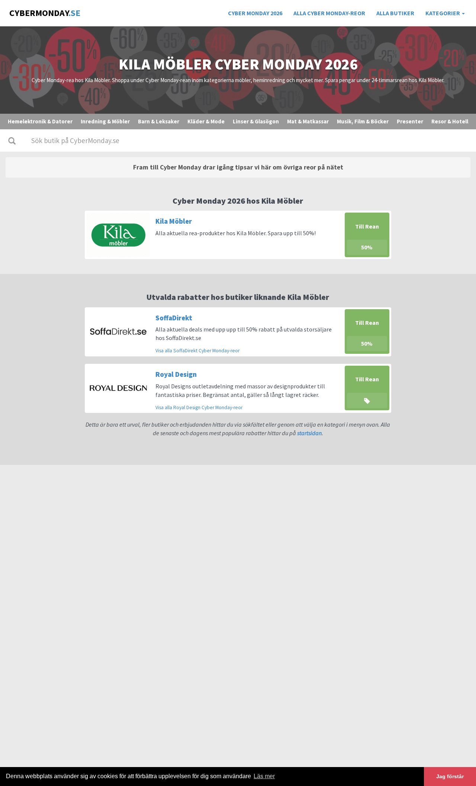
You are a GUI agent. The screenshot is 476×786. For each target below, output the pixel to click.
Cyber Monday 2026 (255, 13)
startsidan (309, 433)
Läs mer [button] (264, 776)
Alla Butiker (395, 13)
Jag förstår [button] (450, 776)
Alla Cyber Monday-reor (329, 13)
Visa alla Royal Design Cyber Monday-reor (198, 407)
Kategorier (443, 13)
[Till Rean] (367, 387)
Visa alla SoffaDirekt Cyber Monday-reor (197, 350)
